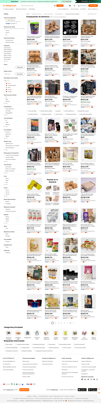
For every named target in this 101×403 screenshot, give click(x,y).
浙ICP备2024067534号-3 (88, 400)
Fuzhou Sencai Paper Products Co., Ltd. (34, 200)
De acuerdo (20, 67)
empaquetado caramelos (83, 111)
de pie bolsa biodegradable (11, 347)
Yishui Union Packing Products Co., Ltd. (70, 260)
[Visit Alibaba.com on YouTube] (94, 379)
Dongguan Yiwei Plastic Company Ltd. (88, 171)
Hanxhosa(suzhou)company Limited (52, 44)
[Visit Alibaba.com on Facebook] (82, 379)
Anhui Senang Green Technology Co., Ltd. (34, 73)
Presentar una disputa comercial (69, 366)
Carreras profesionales (8, 369)
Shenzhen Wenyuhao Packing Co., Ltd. (52, 231)
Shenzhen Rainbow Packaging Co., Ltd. (88, 288)
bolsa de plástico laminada (65, 344)
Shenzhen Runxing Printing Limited (70, 73)
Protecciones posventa (28, 369)
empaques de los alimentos (12, 350)
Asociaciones (84, 373)
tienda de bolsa (52, 344)
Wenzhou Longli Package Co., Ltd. (52, 260)
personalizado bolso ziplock (39, 347)
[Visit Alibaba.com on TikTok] (97, 379)
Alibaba (28, 14)
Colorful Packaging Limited (51, 140)
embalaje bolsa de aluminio (39, 344)
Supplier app (55, 389)
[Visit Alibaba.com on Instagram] (91, 379)
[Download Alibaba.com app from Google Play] (93, 389)
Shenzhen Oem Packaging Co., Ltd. (70, 104)
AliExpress (29, 396)
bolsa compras (9, 344)
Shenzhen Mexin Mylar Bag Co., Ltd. (34, 316)
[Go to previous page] (49, 323)
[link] (99, 389)
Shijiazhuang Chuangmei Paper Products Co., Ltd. (88, 44)
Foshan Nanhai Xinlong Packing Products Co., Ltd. (70, 44)
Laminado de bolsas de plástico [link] (72, 14)
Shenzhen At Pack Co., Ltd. (87, 75)
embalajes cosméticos (46, 114)
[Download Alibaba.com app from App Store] (82, 389)
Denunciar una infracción (67, 376)
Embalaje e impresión (37, 14)
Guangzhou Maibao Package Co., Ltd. (88, 142)
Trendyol (66, 396)
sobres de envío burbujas (80, 347)
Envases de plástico (48, 14)
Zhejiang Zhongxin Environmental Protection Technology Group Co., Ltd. (88, 200)
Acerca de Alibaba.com (8, 358)
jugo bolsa (58, 111)
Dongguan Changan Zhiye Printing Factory (70, 169)
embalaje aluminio (25, 347)
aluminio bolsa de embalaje (46, 111)
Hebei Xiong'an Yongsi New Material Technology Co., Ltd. (70, 316)
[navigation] (14, 168)
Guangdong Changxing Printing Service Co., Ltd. (34, 42)
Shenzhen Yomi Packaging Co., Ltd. (88, 231)
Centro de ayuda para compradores (70, 361)
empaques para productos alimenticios (44, 350)
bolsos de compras (67, 347)
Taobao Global (56, 396)
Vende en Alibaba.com (86, 361)
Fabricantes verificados (47, 361)
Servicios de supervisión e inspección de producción (29, 373)
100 (70, 322)
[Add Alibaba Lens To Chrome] (24, 389)
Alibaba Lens (10, 389)
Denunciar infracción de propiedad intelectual (70, 373)
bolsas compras (59, 114)
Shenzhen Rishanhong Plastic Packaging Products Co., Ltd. (34, 288)
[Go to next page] (73, 323)
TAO (62, 396)
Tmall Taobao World (43, 396)
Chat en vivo (65, 364)
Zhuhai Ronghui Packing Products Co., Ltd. (52, 316)
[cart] (75, 5)
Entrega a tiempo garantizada (29, 366)
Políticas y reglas (26, 376)
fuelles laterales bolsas (71, 114)
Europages (72, 396)
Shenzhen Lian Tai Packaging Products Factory (34, 231)
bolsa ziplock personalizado (86, 114)
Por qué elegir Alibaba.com (9, 361)
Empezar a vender (85, 364)
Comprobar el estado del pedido (88, 366)
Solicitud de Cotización (47, 364)
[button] (55, 6)
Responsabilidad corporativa (9, 366)
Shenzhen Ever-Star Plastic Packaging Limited (34, 260)
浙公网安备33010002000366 (75, 400)
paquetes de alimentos (54, 347)
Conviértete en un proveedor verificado (88, 370)
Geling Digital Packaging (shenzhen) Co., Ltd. (34, 172)
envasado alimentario (33, 114)
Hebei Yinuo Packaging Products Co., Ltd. (70, 289)
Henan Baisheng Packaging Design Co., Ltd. (88, 316)
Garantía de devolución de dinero (30, 364)
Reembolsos (65, 369)
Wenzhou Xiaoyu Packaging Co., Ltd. (34, 142)
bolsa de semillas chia (69, 111)
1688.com (35, 396)
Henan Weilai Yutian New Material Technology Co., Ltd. (88, 260)
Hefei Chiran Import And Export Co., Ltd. (70, 142)
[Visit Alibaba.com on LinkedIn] (85, 379)
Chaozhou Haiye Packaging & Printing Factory (52, 288)
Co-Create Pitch (6, 364)
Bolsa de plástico (59, 14)
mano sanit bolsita (32, 111)
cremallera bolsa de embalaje (23, 344)
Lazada (50, 396)
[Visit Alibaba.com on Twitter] (88, 379)
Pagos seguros (26, 361)
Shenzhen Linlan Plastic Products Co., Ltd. (70, 233)
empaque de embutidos (27, 350)
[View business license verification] (64, 401)
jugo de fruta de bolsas (79, 344)
